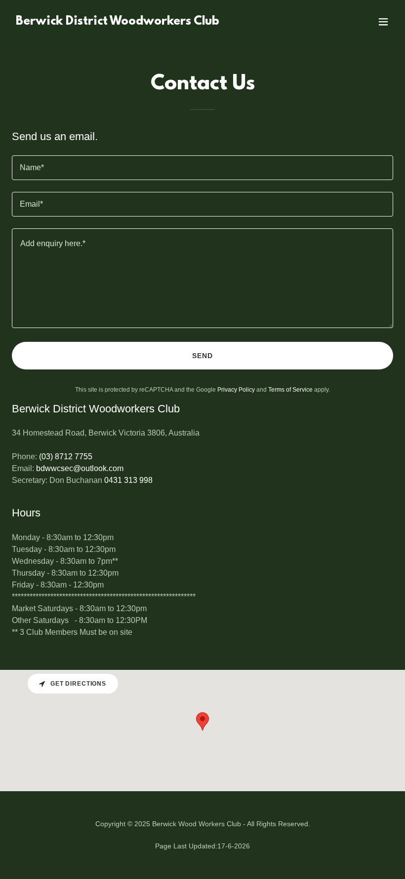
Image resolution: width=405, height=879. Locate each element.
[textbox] (202, 167)
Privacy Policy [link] (236, 389)
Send (202, 356)
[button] (383, 22)
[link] (117, 22)
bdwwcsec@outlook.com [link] (79, 468)
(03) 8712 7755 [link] (65, 456)
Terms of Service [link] (290, 389)
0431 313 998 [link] (128, 480)
